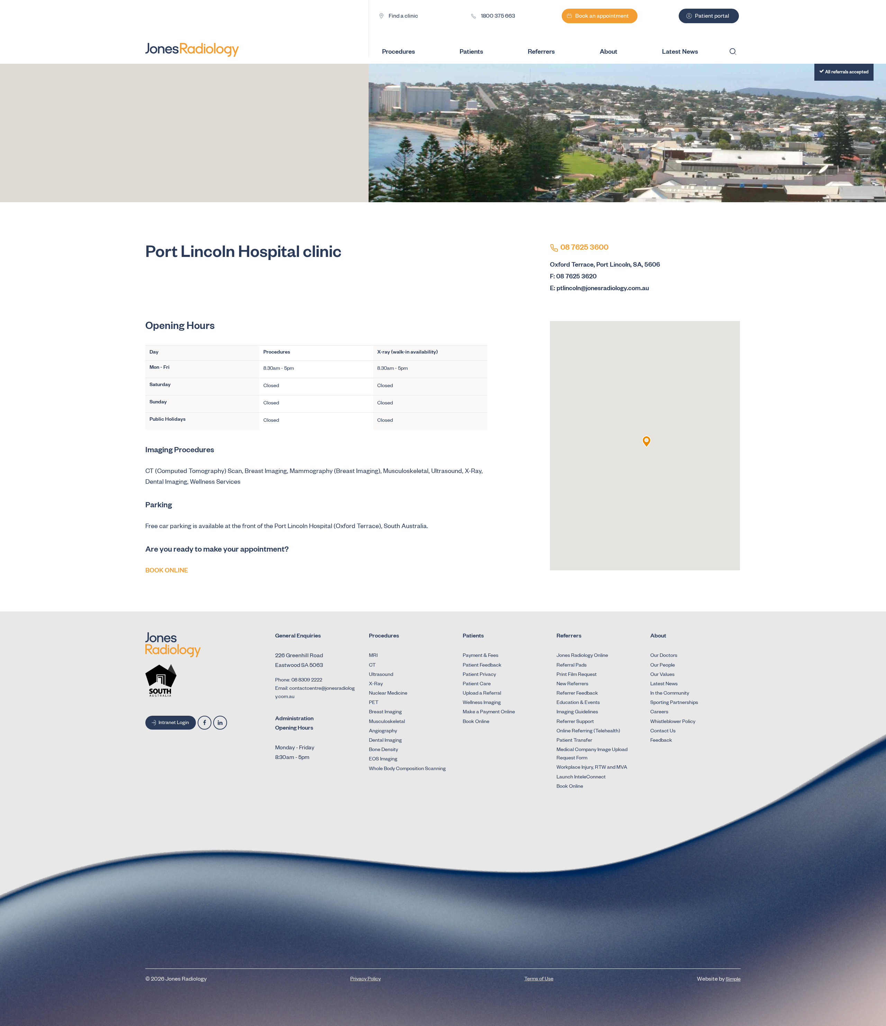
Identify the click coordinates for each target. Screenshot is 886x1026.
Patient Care (477, 684)
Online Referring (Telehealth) (588, 731)
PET (373, 703)
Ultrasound (381, 675)
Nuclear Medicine (388, 694)
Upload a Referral (482, 694)
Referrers (541, 52)
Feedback (661, 741)
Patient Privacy (479, 675)
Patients (471, 52)
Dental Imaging (385, 741)
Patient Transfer (574, 741)
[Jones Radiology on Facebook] (204, 723)
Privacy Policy (365, 979)
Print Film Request (577, 675)
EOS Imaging (383, 759)
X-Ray (376, 684)
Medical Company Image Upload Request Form (592, 754)
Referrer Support (575, 722)
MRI (373, 656)
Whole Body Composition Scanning (407, 769)
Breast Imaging (385, 712)
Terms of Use (538, 979)
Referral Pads (572, 666)
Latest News (664, 684)
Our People (662, 666)
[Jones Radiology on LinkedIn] (220, 723)
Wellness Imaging (482, 703)
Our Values (662, 675)
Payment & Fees (480, 656)
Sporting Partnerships (674, 703)
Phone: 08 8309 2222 (298, 681)
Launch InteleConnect (581, 777)
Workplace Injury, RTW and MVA (592, 768)
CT (372, 666)
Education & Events (578, 703)
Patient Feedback (482, 666)
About (608, 52)
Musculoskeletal (387, 722)
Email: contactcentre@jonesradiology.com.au (315, 693)
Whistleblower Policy (672, 722)
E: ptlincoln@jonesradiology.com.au (599, 289)
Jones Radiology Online (582, 656)
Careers (659, 712)
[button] (646, 442)
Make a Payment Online (489, 712)
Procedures (398, 52)
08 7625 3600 (584, 248)
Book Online (476, 722)
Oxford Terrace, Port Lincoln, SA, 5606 (605, 265)
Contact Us (663, 731)
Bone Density (383, 750)
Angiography (383, 731)
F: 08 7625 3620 (573, 277)
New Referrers (572, 684)
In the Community (669, 694)
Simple (733, 980)
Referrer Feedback (577, 694)
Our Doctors (663, 656)
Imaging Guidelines (577, 712)
